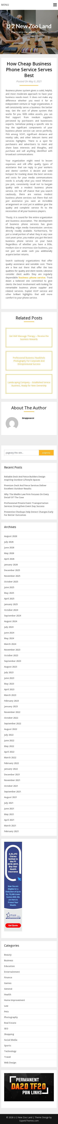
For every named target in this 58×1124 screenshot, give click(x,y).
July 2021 (8, 802)
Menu (5, 4)
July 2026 (8, 541)
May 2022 (9, 746)
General (8, 988)
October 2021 (11, 785)
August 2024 (10, 621)
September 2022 (12, 723)
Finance (8, 977)
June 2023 (9, 678)
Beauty (8, 954)
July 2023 (8, 672)
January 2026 (11, 564)
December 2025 (12, 570)
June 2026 (9, 547)
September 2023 (12, 661)
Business (8, 960)
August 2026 (10, 536)
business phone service (32, 277)
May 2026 (9, 553)
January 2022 (11, 768)
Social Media (10, 1039)
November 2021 (12, 780)
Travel (7, 1056)
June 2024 (9, 632)
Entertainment (12, 971)
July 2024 (8, 627)
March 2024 (10, 644)
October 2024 (11, 610)
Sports (7, 1045)
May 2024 (9, 638)
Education (9, 966)
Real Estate (10, 1022)
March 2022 (10, 757)
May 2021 (9, 814)
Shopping (9, 1034)
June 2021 (9, 808)
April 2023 (9, 689)
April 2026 (9, 558)
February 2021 (11, 831)
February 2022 (11, 763)
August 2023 (10, 666)
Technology (10, 1051)
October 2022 (11, 717)
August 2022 (10, 729)
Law (6, 1005)
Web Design (10, 1062)
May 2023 (9, 683)
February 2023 (11, 700)
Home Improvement (14, 1000)
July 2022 (8, 734)
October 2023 (11, 655)
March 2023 (10, 695)
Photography (11, 1017)
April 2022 (9, 751)
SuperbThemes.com (29, 1120)
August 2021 (10, 797)
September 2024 (12, 615)
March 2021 (10, 825)
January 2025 (11, 604)
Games (7, 983)
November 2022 (12, 712)
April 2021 (9, 819)
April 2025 (9, 598)
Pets (6, 1011)
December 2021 (12, 774)
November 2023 (12, 649)
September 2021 (12, 791)
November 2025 (12, 575)
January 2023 (11, 706)
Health (7, 994)
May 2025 (9, 592)
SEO (6, 1028)
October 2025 (11, 581)
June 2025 (9, 587)
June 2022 (9, 740)
